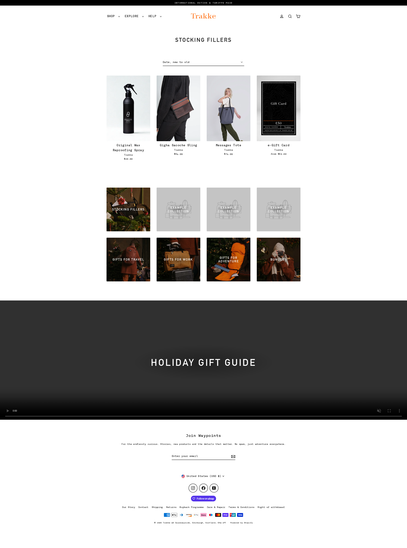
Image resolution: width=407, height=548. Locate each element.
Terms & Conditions (241, 507)
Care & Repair (216, 507)
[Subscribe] (232, 456)
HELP (153, 16)
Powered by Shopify (241, 523)
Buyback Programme (192, 507)
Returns (171, 507)
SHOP (112, 16)
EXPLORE (133, 16)
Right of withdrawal (271, 507)
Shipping (157, 507)
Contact (143, 507)
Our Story (128, 507)
